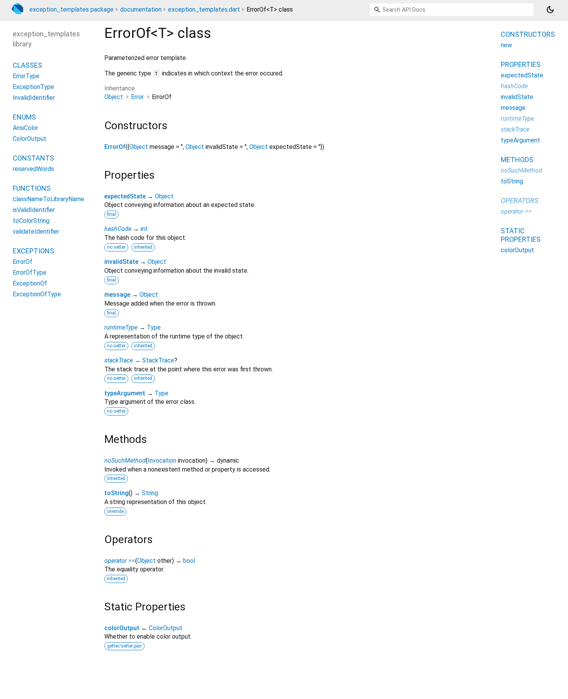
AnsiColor (25, 127)
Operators (519, 201)
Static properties (521, 235)
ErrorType (26, 75)
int (144, 228)
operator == (119, 560)
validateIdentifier (36, 231)
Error (137, 97)
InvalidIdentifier (34, 97)
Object (113, 97)
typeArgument (124, 393)
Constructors (528, 34)
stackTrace (118, 360)
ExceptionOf (30, 283)
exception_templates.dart (204, 9)
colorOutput (121, 628)
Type (154, 327)
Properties (521, 64)
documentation (141, 9)
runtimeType (121, 327)
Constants (33, 158)
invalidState (121, 261)
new (506, 45)
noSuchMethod (125, 460)
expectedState (125, 196)
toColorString (31, 220)
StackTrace (158, 360)
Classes (27, 65)
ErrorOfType (29, 272)
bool (189, 560)
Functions (32, 188)
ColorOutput (165, 628)
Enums (24, 117)
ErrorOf (115, 146)
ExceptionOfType (37, 293)
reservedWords (33, 168)
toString (116, 493)
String (150, 493)
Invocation (162, 460)
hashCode (117, 228)
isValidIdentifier (34, 209)
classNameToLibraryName (48, 198)
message (117, 294)
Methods (517, 160)
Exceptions (33, 250)
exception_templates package (71, 9)
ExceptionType (33, 86)
